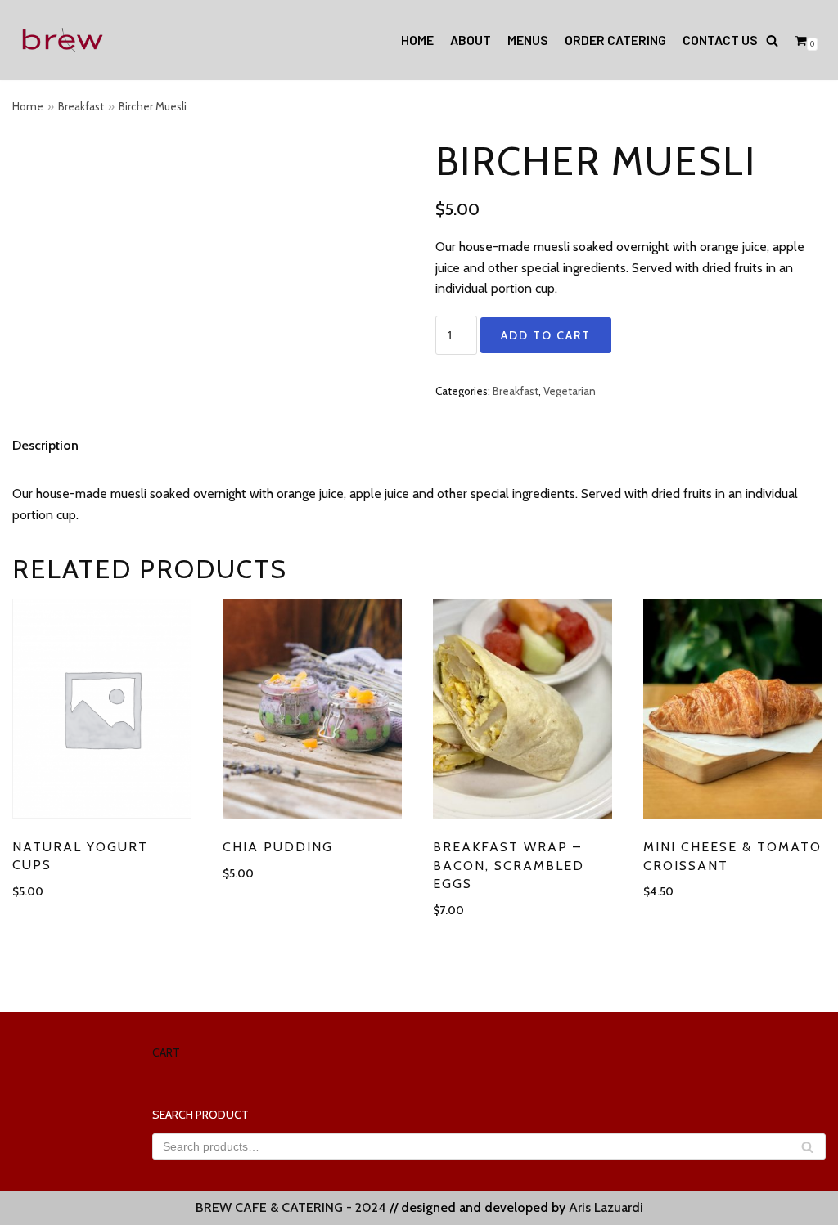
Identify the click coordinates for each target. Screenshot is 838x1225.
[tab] (45, 446)
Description (45, 445)
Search (807, 1149)
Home (417, 39)
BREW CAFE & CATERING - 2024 (291, 1207)
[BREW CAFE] (61, 40)
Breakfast (81, 106)
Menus (527, 39)
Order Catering (615, 39)
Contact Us (720, 39)
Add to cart (546, 335)
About (470, 39)
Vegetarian (569, 390)
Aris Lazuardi (606, 1207)
